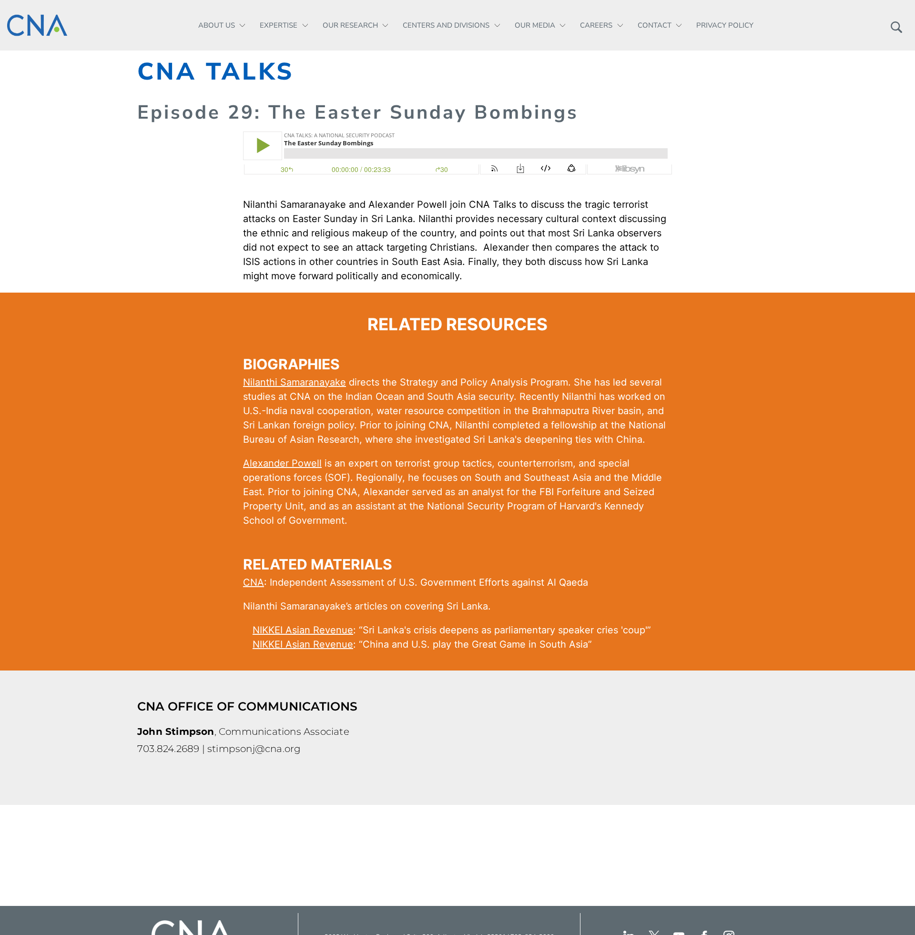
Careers (596, 25)
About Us (216, 25)
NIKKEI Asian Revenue (303, 630)
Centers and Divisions (446, 25)
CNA (253, 582)
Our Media (535, 25)
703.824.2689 (168, 748)
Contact (654, 25)
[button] (896, 25)
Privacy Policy (724, 25)
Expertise (278, 25)
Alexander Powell (282, 463)
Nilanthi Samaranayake (294, 382)
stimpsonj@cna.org (254, 748)
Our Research (350, 25)
